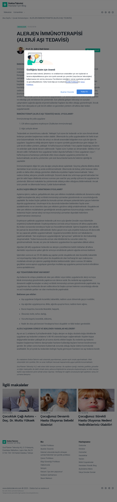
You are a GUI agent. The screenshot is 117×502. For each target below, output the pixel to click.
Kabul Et (84, 92)
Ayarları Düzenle (67, 92)
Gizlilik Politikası (72, 82)
